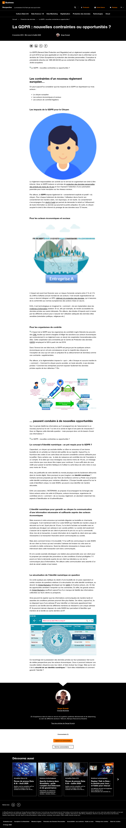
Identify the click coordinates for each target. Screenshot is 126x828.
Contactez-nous (7, 821)
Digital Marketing (44, 585)
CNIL (35, 335)
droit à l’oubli (50, 202)
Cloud (108, 14)
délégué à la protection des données (70, 298)
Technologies (98, 14)
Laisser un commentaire (63, 741)
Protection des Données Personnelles (54, 821)
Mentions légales (36, 821)
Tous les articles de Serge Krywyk (63, 723)
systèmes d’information (38, 309)
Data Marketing (52, 14)
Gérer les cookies (115, 821)
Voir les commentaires (62, 747)
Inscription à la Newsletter (21, 821)
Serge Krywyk (63, 708)
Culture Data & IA (22, 14)
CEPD (32, 342)
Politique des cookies (102, 821)
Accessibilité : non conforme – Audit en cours (80, 821)
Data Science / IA (37, 14)
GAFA (68, 585)
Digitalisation (65, 14)
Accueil (14, 19)
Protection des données (81, 14)
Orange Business (63, 710)
